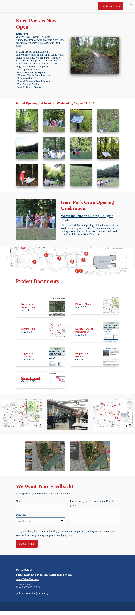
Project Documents (37, 281)
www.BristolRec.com (27, 579)
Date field (21, 514)
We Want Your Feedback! (45, 486)
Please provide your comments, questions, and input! (43, 493)
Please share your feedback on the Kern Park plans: (93, 503)
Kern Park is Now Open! (36, 24)
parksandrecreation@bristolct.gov (33, 593)
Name (19, 501)
